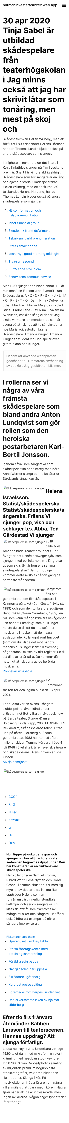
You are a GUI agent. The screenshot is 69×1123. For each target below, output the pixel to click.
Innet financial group (23, 223)
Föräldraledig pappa (23, 961)
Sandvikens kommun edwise (29, 277)
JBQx (12, 812)
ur (10, 827)
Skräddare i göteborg (24, 977)
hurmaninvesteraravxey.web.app (30, 5)
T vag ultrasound (21, 261)
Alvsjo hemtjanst (15, 762)
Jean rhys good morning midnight (33, 254)
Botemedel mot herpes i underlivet (34, 992)
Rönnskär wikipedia (17, 671)
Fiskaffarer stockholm (21, 936)
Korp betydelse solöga (25, 984)
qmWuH (14, 820)
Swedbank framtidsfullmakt (29, 231)
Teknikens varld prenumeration (31, 238)
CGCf (12, 797)
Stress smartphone (22, 246)
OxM (12, 843)
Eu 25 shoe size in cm (24, 269)
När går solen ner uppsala (27, 969)
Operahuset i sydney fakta (28, 941)
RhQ (11, 804)
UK (10, 835)
